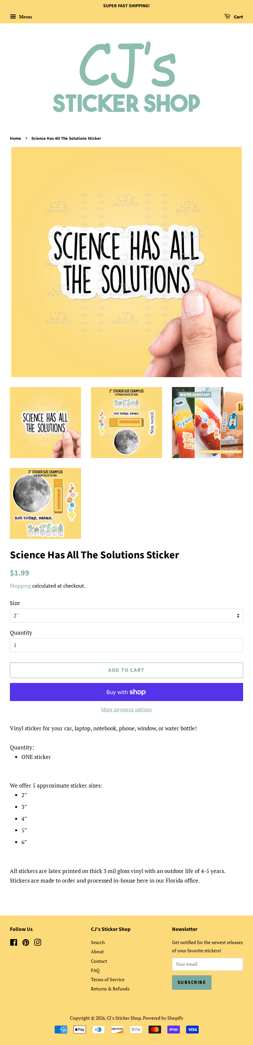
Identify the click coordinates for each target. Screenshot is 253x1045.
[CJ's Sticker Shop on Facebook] (13, 943)
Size (15, 603)
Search (98, 942)
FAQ (95, 970)
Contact (99, 961)
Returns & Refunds (110, 988)
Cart (238, 17)
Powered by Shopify (163, 1018)
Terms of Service (108, 979)
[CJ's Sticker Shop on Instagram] (37, 943)
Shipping (20, 585)
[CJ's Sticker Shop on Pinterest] (25, 943)
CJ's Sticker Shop (124, 1018)
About (97, 951)
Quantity (21, 632)
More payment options (126, 709)
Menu (25, 16)
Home (15, 138)
